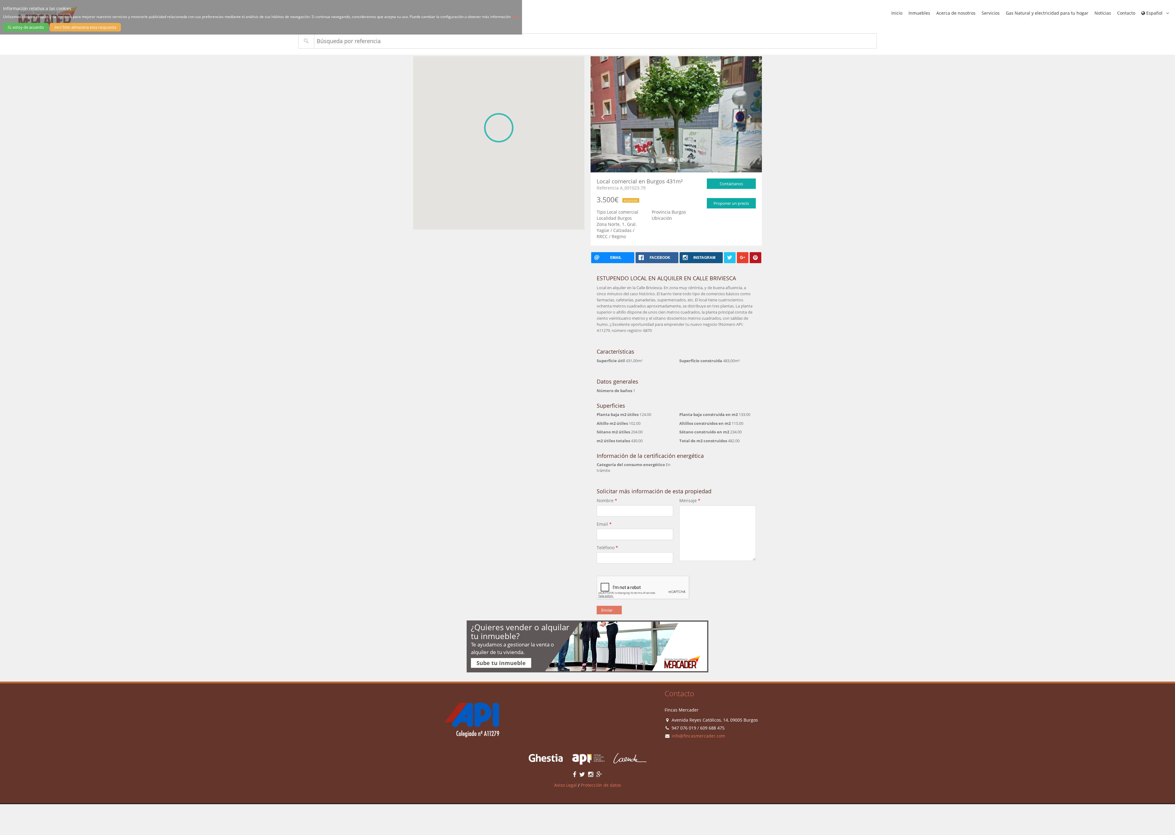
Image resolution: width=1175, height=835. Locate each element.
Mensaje (689, 500)
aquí (515, 16)
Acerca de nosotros (955, 13)
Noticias (1103, 13)
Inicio (896, 13)
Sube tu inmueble (501, 663)
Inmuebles (919, 13)
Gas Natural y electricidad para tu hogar (1047, 13)
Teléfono (607, 547)
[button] (498, 127)
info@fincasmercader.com (698, 736)
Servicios (991, 13)
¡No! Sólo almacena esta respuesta (85, 27)
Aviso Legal (565, 785)
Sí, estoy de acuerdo (26, 27)
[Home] (469, 720)
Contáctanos (731, 183)
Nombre (607, 500)
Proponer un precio (731, 203)
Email (604, 524)
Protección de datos (601, 785)
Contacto (1126, 13)
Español (1154, 13)
